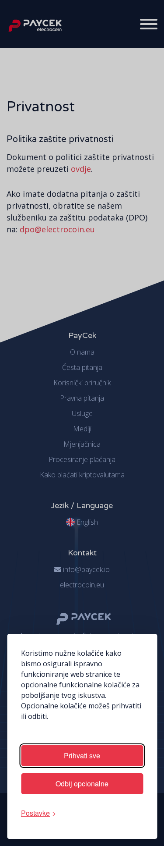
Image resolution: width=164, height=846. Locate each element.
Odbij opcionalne (82, 783)
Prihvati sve (82, 755)
